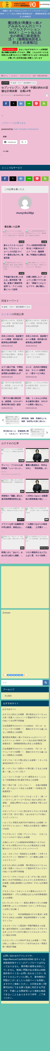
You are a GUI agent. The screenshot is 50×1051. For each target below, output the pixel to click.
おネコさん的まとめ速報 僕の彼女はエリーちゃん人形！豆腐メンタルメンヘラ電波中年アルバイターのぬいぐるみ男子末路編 (24, 717)
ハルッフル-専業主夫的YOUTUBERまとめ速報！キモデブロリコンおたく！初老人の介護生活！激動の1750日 (24, 826)
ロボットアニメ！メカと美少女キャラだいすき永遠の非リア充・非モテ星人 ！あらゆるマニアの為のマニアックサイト (24, 814)
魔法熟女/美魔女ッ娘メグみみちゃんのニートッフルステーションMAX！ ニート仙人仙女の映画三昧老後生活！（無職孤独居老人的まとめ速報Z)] (24, 740)
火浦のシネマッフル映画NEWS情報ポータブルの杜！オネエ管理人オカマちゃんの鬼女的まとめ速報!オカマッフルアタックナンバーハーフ (23, 845)
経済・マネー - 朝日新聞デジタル (24, 83)
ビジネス (5, 83)
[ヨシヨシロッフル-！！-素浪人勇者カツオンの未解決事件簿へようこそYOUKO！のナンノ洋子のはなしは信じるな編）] (24, 906)
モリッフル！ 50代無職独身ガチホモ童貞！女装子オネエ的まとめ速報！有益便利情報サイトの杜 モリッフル (25, 917)
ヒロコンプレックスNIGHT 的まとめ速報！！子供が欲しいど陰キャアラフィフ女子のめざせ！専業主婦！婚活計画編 (24, 943)
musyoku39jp (25, 212)
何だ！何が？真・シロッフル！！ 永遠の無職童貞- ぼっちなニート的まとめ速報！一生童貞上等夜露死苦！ (24, 788)
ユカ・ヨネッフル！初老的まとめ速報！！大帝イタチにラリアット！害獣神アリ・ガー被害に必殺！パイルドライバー (24, 857)
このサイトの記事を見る (13, 123)
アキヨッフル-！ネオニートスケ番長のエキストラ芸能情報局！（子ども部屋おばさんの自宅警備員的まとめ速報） (24, 894)
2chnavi (6, 613)
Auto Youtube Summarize (26, 129)
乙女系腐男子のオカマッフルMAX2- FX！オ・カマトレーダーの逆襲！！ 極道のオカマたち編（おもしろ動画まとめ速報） (24, 729)
